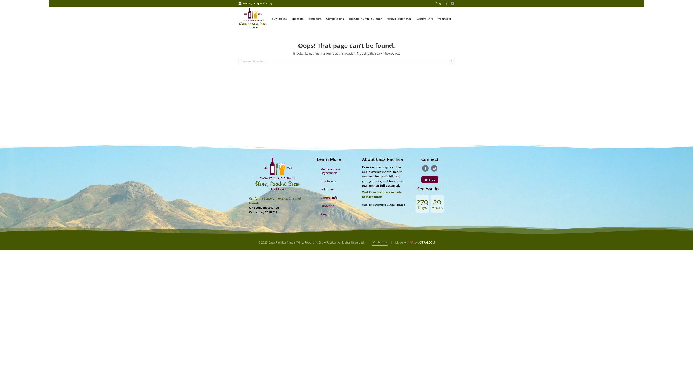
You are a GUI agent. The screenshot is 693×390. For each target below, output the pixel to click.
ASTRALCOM (426, 242)
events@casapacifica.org (257, 3)
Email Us (430, 179)
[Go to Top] (687, 384)
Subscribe (327, 206)
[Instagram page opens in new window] (452, 3)
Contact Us (380, 242)
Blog (438, 3)
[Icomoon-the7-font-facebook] (425, 168)
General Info (329, 198)
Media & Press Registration (330, 171)
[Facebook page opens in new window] (446, 3)
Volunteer (327, 189)
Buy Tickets (328, 181)
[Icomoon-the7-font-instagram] (434, 168)
